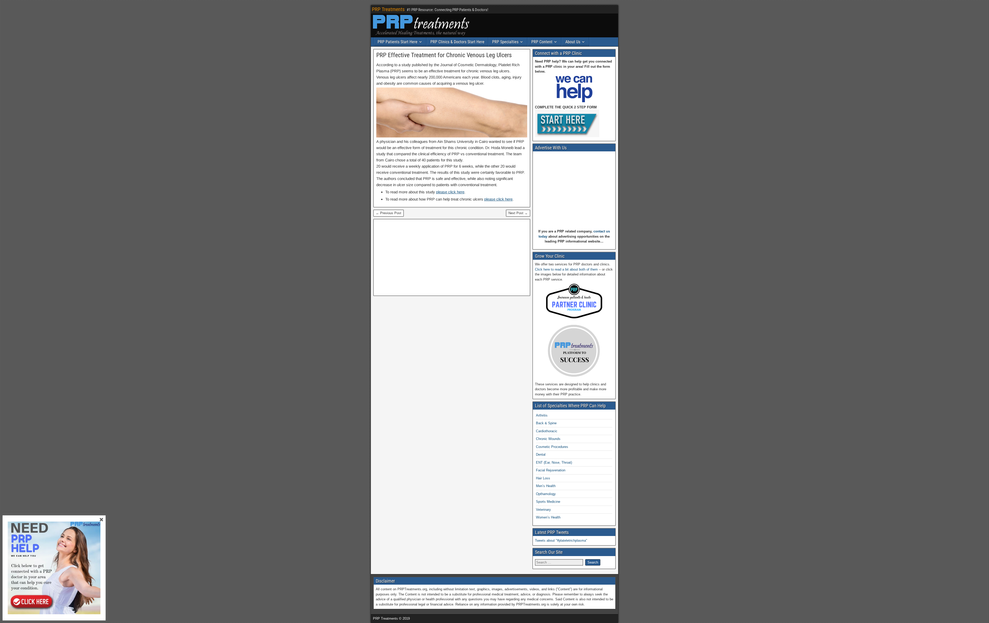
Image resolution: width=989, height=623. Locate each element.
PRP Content (541, 41)
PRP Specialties (505, 41)
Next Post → (518, 213)
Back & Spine (546, 423)
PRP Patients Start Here (397, 41)
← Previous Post (388, 213)
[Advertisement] (452, 257)
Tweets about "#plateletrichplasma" (561, 540)
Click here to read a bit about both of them (566, 269)
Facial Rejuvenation (550, 470)
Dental (540, 454)
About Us (572, 41)
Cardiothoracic (546, 431)
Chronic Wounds (548, 439)
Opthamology (546, 494)
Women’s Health (548, 517)
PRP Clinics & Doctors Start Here (457, 41)
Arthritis (542, 415)
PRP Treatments (388, 9)
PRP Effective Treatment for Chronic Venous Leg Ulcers (444, 55)
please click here (450, 192)
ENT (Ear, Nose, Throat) (554, 462)
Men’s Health (546, 486)
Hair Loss (543, 478)
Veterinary (543, 510)
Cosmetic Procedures (552, 447)
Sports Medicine (548, 502)
